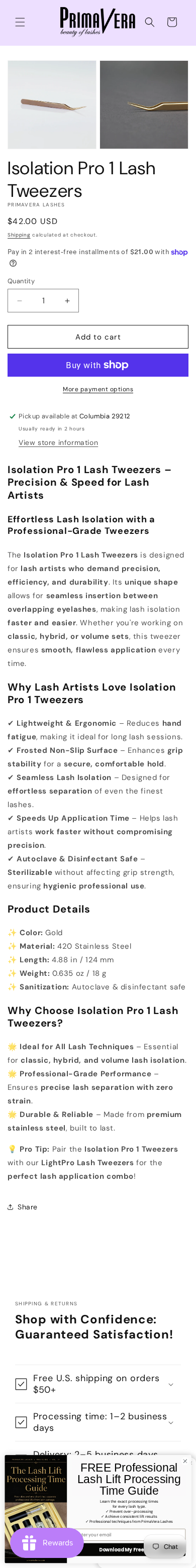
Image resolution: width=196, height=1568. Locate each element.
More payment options (98, 389)
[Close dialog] (185, 1461)
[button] (20, 22)
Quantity (21, 281)
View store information (58, 442)
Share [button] (28, 1206)
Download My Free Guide (129, 1549)
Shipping (19, 235)
